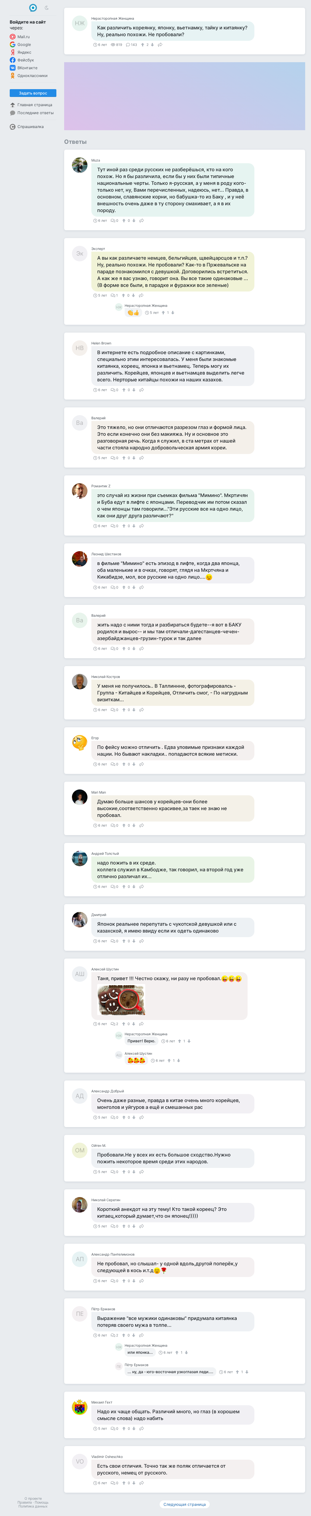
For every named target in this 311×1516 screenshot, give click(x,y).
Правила (24, 1502)
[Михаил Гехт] (81, 1407)
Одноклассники (32, 75)
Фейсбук (25, 60)
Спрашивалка (30, 126)
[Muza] (81, 165)
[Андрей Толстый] (81, 858)
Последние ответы (35, 112)
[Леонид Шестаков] (81, 559)
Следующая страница (185, 1504)
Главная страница (34, 104)
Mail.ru (23, 36)
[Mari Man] (81, 797)
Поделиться (160, 44)
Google (24, 44)
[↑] (143, 45)
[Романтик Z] (81, 491)
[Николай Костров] (81, 681)
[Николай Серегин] (81, 1205)
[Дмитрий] (81, 919)
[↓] (151, 45)
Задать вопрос (33, 93)
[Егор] (81, 743)
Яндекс (24, 52)
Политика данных (33, 1506)
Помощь (42, 1502)
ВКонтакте (27, 67)
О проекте (33, 1498)
